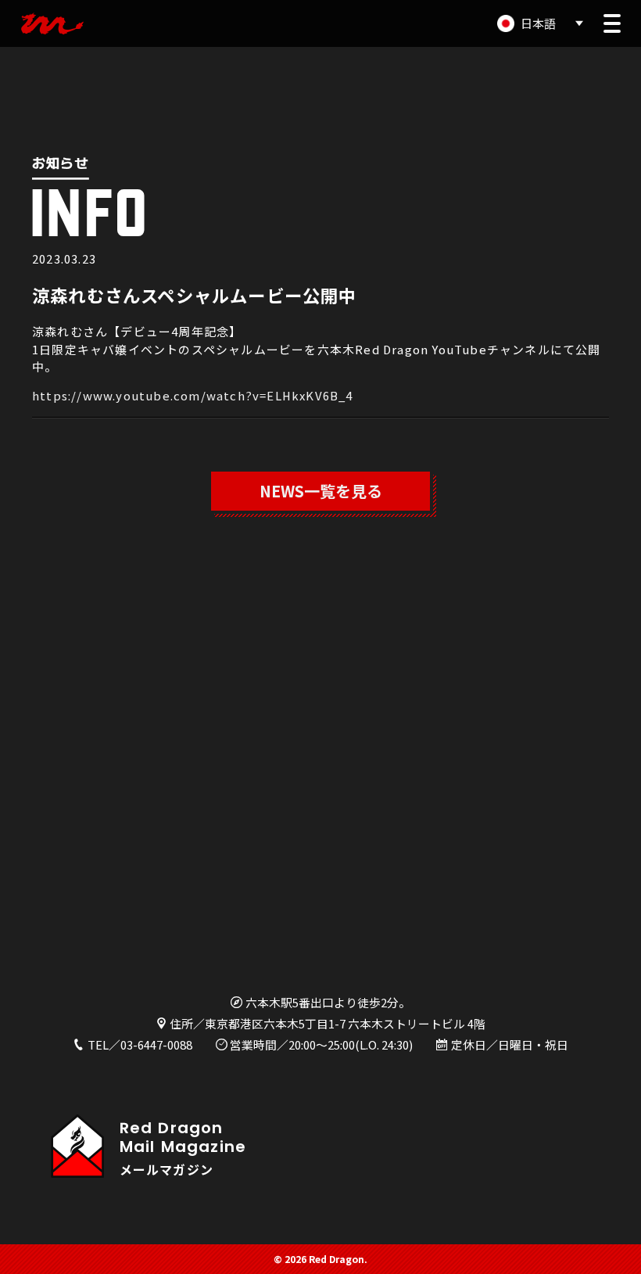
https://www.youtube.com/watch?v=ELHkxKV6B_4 (192, 395)
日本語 (538, 23)
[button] (612, 23)
